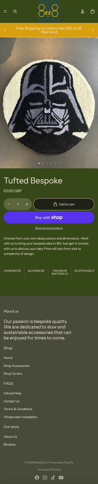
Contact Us (12, 401)
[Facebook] (37, 477)
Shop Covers (13, 373)
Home (8, 358)
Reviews (10, 444)
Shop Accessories (16, 366)
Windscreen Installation (20, 417)
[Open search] (15, 11)
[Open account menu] (82, 11)
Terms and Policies (49, 469)
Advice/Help (12, 393)
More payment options (49, 228)
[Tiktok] (53, 477)
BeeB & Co (41, 462)
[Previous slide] (5, 30)
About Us (10, 437)
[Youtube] (61, 477)
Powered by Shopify (61, 462)
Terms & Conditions (18, 409)
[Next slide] (93, 30)
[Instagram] (45, 477)
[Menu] (5, 11)
